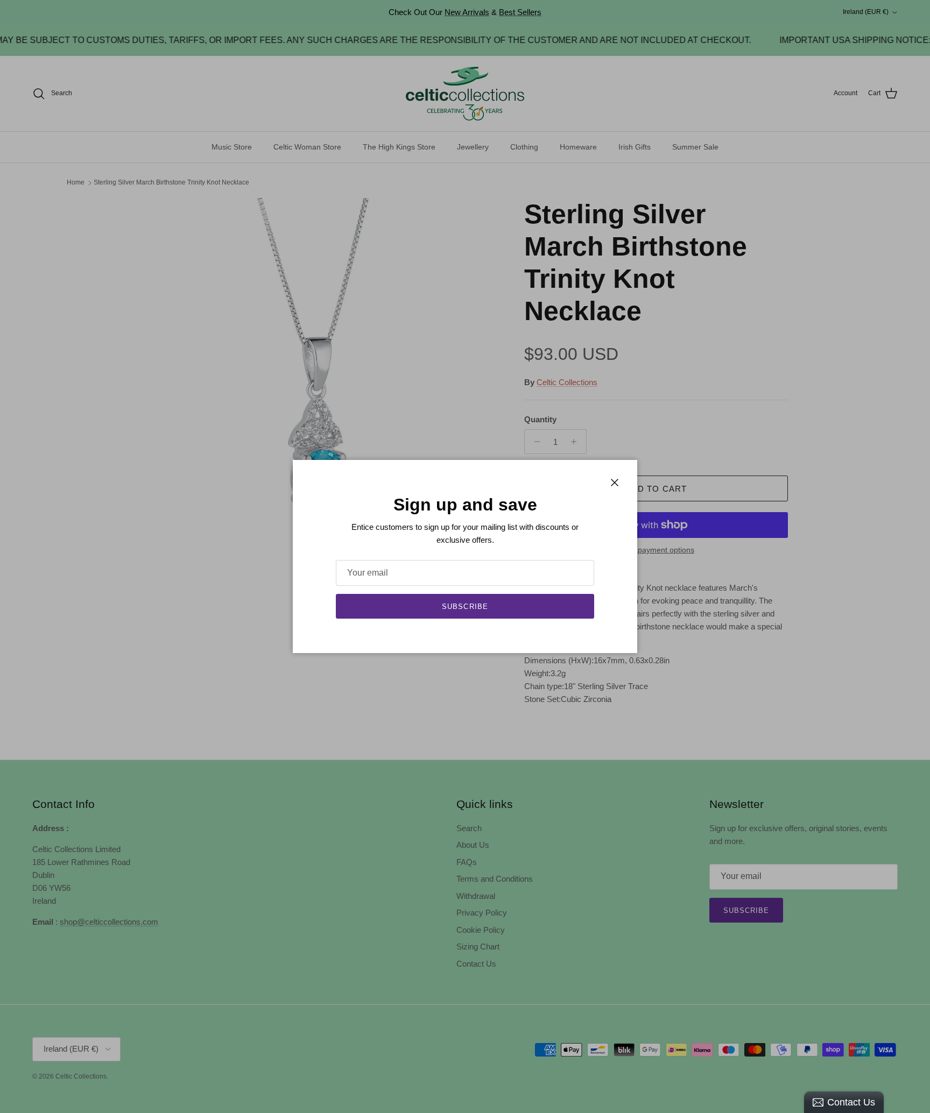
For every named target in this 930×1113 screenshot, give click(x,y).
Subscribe (465, 606)
